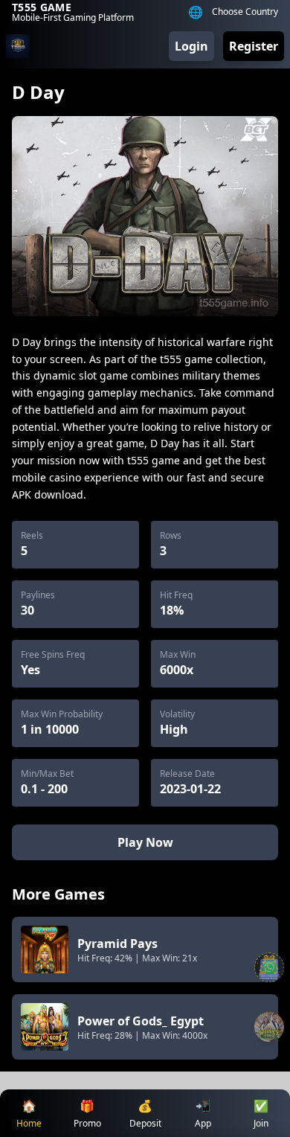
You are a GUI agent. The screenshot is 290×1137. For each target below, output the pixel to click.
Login (191, 46)
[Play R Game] (269, 1027)
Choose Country (245, 12)
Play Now (145, 842)
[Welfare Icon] (269, 967)
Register (253, 46)
